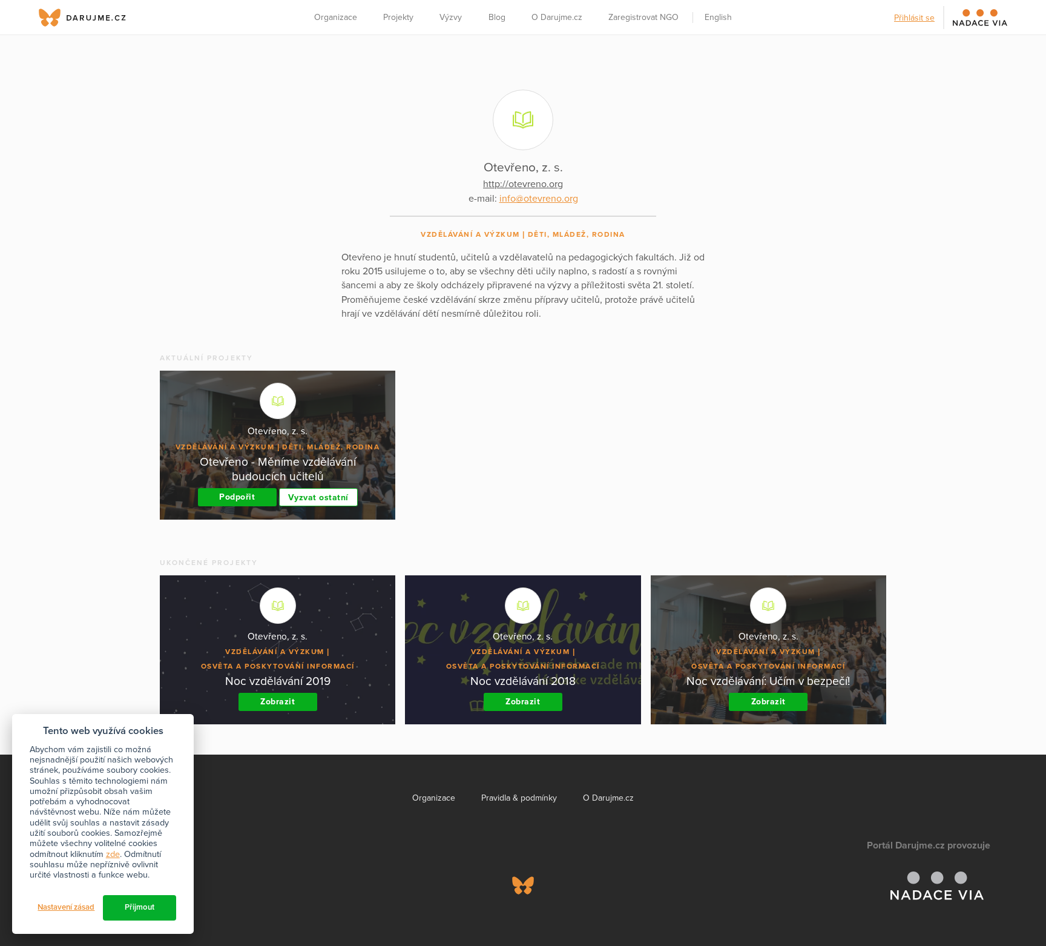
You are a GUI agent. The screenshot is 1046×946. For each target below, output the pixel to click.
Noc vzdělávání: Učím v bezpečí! (768, 681)
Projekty (398, 17)
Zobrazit (277, 701)
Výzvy (450, 17)
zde (113, 854)
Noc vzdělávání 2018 (523, 681)
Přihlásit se (914, 18)
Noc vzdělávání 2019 (278, 681)
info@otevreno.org (538, 199)
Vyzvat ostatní (318, 497)
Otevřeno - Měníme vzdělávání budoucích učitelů (278, 469)
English (718, 17)
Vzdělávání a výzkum (470, 234)
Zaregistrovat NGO (643, 17)
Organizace (335, 17)
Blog (496, 17)
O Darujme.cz (556, 17)
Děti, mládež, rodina (576, 234)
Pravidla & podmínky (519, 798)
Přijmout (139, 907)
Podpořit (237, 497)
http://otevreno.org (523, 184)
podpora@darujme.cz (90, 904)
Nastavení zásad (66, 907)
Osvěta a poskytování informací (278, 666)
